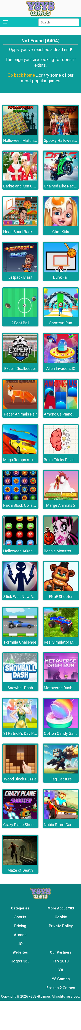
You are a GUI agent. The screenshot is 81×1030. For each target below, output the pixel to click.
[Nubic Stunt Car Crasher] (61, 818)
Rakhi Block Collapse (21, 505)
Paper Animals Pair (20, 414)
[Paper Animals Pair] (20, 407)
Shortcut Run (60, 323)
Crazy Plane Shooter (20, 824)
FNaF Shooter (61, 596)
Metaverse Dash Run (62, 688)
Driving (20, 926)
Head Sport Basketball (22, 231)
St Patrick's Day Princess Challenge (34, 733)
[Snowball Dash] (20, 681)
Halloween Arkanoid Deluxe (26, 551)
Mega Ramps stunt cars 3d (26, 459)
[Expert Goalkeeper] (20, 362)
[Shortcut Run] (61, 316)
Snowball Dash (20, 688)
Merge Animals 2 (60, 505)
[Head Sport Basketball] (20, 225)
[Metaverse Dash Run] (61, 681)
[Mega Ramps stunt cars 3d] (20, 453)
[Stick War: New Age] (20, 590)
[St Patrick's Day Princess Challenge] (20, 727)
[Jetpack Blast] (20, 270)
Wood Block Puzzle (20, 779)
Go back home (22, 75)
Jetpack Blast (20, 277)
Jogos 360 (20, 961)
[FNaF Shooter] (61, 590)
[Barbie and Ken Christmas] (20, 179)
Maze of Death (20, 870)
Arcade (20, 934)
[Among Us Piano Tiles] (61, 407)
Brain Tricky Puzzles (61, 459)
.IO (20, 943)
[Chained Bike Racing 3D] (61, 179)
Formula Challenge (20, 642)
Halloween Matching (21, 140)
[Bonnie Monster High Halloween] (61, 544)
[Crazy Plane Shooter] (20, 818)
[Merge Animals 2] (61, 498)
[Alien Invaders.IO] (61, 362)
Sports (20, 917)
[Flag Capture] (61, 772)
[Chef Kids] (61, 225)
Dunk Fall (60, 277)
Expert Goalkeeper (20, 368)
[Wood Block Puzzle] (20, 772)
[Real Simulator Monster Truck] (61, 635)
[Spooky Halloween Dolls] (61, 134)
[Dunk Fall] (61, 270)
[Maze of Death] (20, 863)
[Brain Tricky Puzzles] (61, 453)
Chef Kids (60, 231)
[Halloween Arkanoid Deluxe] (20, 544)
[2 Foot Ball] (20, 316)
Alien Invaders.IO (60, 368)
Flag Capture (61, 779)
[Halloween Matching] (20, 134)
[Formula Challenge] (20, 635)
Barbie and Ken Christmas (25, 186)
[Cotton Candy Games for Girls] (61, 727)
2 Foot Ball (20, 323)
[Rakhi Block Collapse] (20, 498)
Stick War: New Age (20, 596)
